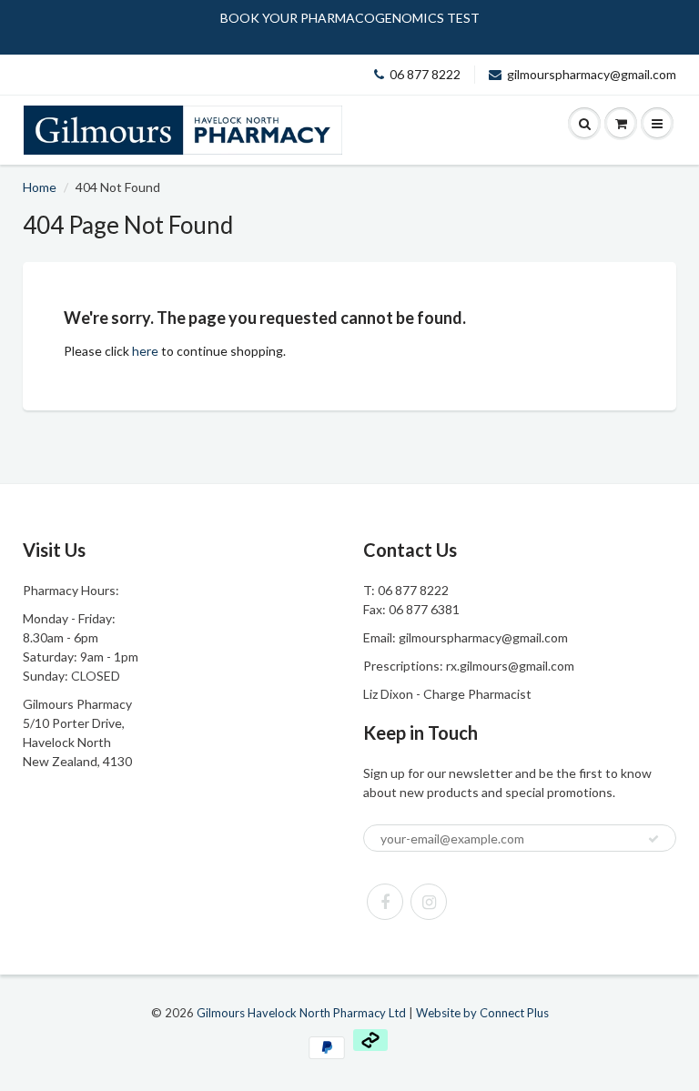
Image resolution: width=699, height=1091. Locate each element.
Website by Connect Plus (482, 1012)
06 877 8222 (425, 74)
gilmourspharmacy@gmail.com (591, 74)
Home (39, 187)
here (145, 351)
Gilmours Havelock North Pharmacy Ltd (301, 1012)
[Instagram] (428, 902)
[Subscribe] (653, 839)
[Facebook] (385, 902)
